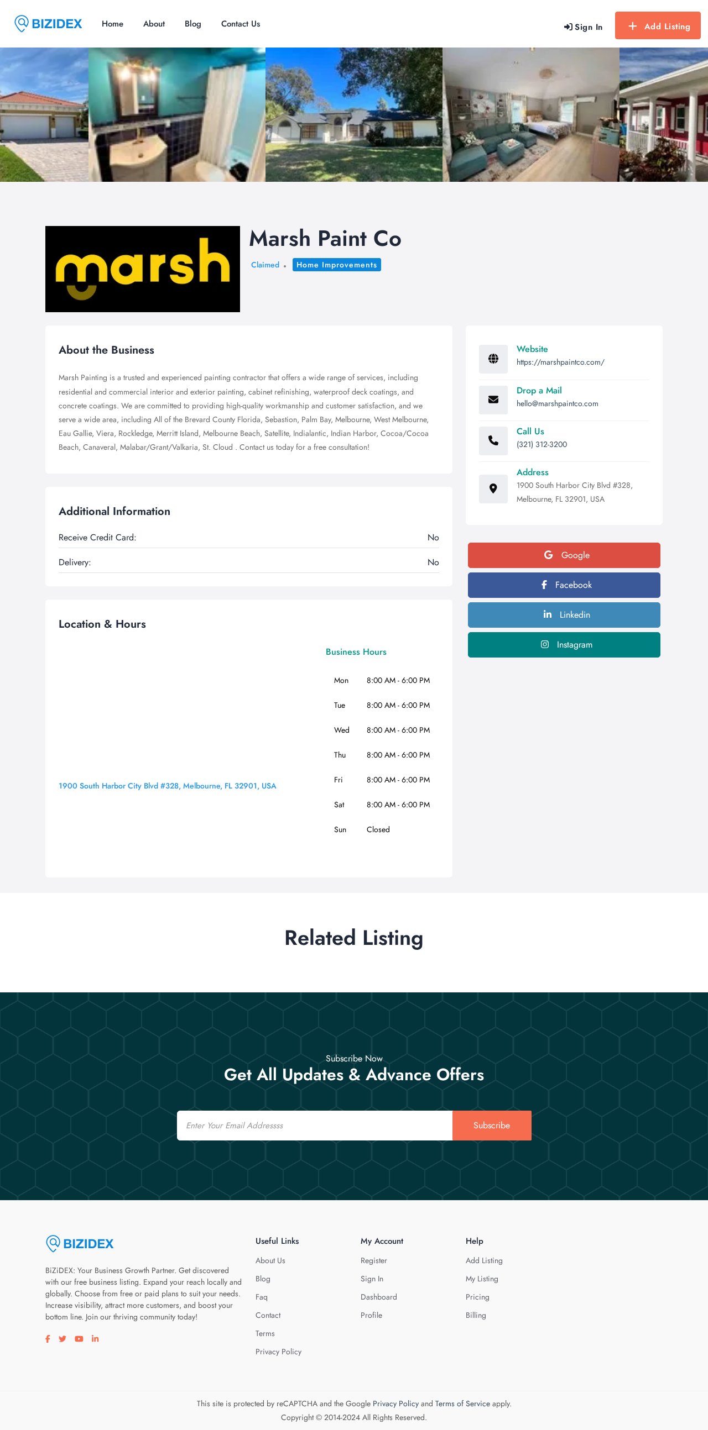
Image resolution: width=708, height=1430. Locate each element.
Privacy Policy (278, 1351)
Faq (262, 1296)
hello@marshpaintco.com (557, 403)
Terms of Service (462, 1403)
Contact (268, 1315)
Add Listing (667, 26)
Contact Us (240, 24)
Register (374, 1260)
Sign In (372, 1278)
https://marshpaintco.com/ (561, 361)
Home (112, 24)
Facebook (572, 585)
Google (574, 555)
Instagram (573, 644)
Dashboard (379, 1296)
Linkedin (573, 614)
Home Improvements (336, 264)
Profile (371, 1315)
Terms (265, 1333)
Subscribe (491, 1125)
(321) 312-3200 (542, 444)
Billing (476, 1315)
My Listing (482, 1278)
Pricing (478, 1296)
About (154, 24)
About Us (270, 1260)
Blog (193, 24)
